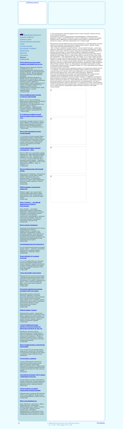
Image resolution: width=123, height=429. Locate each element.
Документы (24, 55)
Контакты (73, 27)
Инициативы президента (32, 35)
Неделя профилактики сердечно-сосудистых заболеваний (30, 96)
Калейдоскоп (24, 50)
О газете (60, 27)
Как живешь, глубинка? (28, 48)
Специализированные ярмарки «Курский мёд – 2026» (30, 149)
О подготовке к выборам (28, 358)
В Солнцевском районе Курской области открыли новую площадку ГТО (31, 116)
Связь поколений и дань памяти (30, 273)
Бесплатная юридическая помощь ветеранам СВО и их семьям (31, 290)
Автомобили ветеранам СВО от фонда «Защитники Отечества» (32, 375)
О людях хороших (26, 46)
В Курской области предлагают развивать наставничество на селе (31, 63)
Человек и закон (25, 39)
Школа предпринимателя (28, 401)
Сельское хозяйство (27, 37)
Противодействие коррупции (30, 41)
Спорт (22, 44)
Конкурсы (23, 53)
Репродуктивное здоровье (28, 310)
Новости (23, 57)
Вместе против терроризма (29, 225)
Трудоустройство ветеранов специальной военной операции (30, 389)
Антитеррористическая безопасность (32, 244)
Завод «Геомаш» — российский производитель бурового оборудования (30, 204)
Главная (49, 27)
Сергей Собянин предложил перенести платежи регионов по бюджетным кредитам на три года (31, 326)
